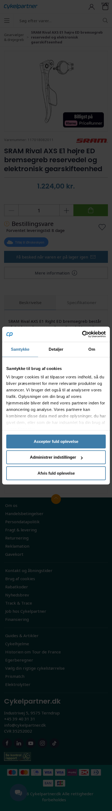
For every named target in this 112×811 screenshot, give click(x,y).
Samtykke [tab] (20, 349)
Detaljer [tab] (56, 349)
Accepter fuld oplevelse (56, 441)
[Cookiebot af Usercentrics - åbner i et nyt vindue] (82, 334)
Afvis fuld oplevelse (56, 473)
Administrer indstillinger (53, 457)
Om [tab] (91, 349)
